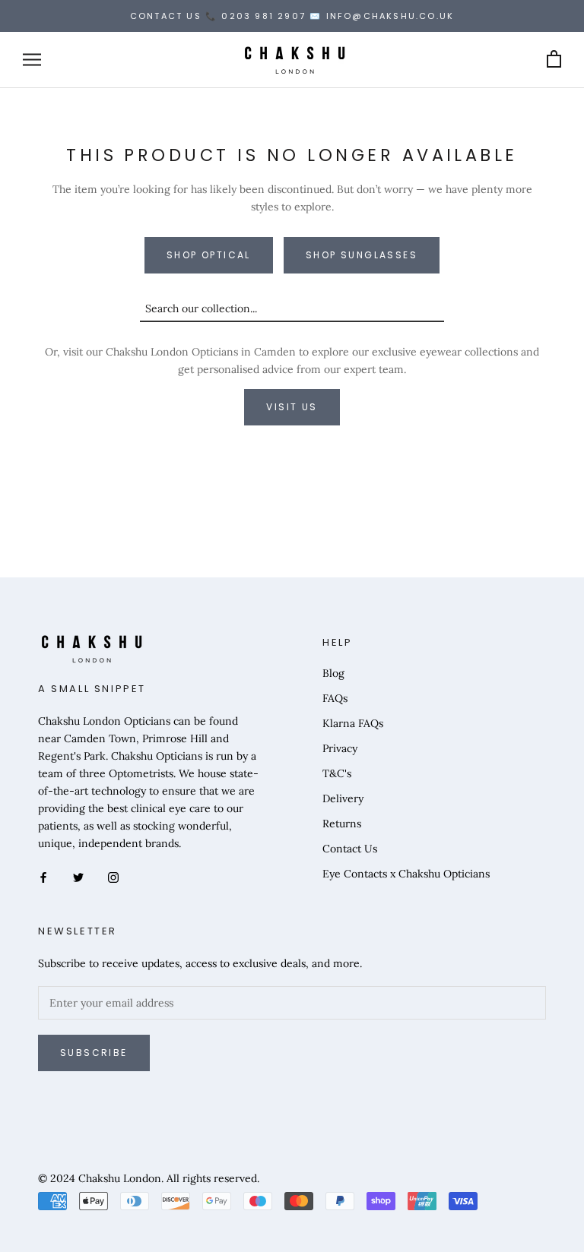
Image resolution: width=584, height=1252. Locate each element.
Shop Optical (209, 254)
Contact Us (349, 848)
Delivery (342, 798)
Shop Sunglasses (361, 254)
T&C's (336, 773)
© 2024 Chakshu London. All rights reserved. (148, 1178)
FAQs (335, 698)
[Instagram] (113, 876)
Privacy (339, 748)
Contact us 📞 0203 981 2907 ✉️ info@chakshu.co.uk (292, 16)
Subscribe (94, 1052)
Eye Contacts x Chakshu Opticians (406, 874)
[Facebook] (43, 876)
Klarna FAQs (352, 723)
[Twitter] (78, 876)
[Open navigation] (32, 59)
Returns (341, 823)
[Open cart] (554, 59)
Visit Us (291, 406)
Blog (333, 673)
